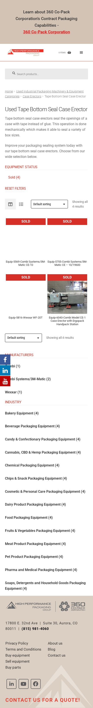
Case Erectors (32, 96)
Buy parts (13, 667)
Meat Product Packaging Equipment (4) (35, 544)
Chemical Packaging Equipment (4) (32, 465)
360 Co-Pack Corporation (46, 31)
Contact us (57, 655)
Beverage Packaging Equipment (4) (32, 426)
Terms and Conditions (23, 649)
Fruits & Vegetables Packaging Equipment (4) (40, 531)
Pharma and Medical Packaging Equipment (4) (41, 570)
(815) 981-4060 (35, 629)
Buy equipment (17, 655)
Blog (51, 649)
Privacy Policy (16, 643)
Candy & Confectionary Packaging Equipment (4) (42, 439)
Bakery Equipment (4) (22, 413)
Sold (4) (14, 177)
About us (55, 643)
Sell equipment (17, 661)
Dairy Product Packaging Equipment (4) (35, 504)
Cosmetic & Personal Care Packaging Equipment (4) (45, 491)
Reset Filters (15, 188)
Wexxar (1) (13, 392)
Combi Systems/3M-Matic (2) (28, 379)
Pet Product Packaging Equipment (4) (34, 557)
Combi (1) (12, 366)
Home (9, 91)
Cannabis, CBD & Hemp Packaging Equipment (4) (43, 452)
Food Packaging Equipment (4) (29, 518)
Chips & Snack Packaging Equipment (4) (36, 478)
